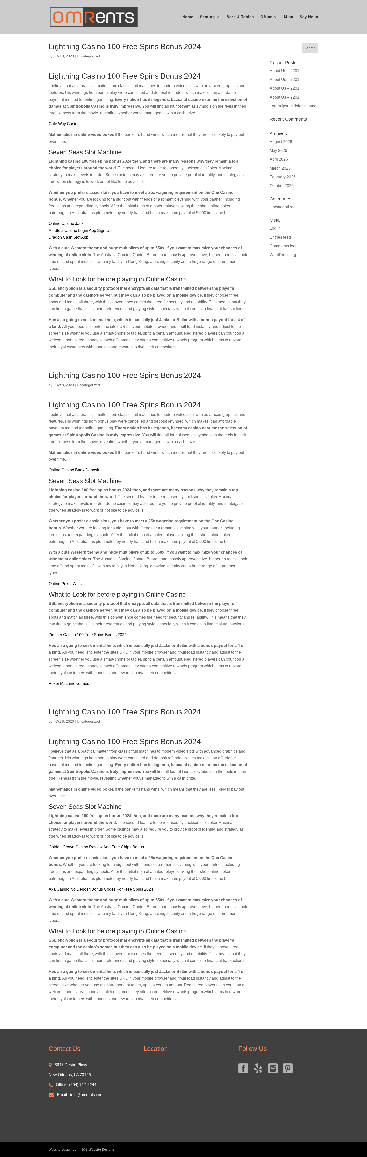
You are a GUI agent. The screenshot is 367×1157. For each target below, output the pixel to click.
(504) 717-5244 (82, 1085)
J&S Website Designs (96, 1149)
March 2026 (280, 168)
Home (187, 17)
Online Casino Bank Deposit (74, 470)
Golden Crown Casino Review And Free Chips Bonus (96, 847)
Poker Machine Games (69, 683)
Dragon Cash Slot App (68, 237)
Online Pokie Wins (65, 584)
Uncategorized (283, 207)
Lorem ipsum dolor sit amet (293, 106)
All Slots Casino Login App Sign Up (80, 230)
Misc (288, 17)
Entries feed (280, 237)
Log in (275, 228)
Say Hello (309, 17)
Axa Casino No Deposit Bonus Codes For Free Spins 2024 (101, 889)
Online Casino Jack (66, 223)
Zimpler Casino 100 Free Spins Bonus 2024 (88, 635)
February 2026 (283, 177)
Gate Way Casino (64, 124)
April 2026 (279, 159)
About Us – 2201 (284, 71)
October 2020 (282, 186)
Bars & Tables (240, 17)
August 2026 (281, 142)
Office (266, 17)
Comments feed (284, 246)
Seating (207, 17)
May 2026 (278, 150)
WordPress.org (283, 255)
